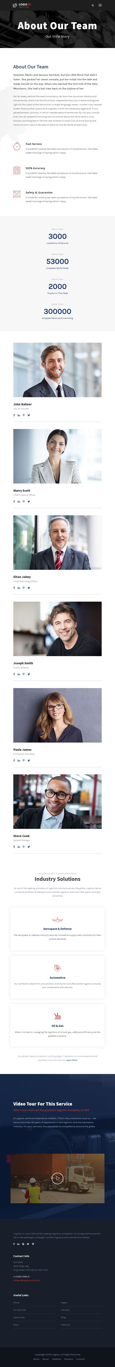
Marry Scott (21, 490)
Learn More (71, 1060)
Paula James (22, 749)
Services (68, 1359)
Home (16, 1302)
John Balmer (22, 404)
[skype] (23, 1244)
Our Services (19, 1310)
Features (65, 1324)
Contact (80, 1359)
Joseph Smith (23, 663)
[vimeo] (33, 1244)
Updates (56, 1359)
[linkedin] (19, 415)
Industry (65, 1310)
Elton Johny (22, 577)
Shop (16, 1324)
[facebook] (14, 415)
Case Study (19, 1317)
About (45, 1359)
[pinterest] (24, 415)
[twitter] (28, 415)
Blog (63, 1317)
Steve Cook (21, 836)
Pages (64, 1302)
